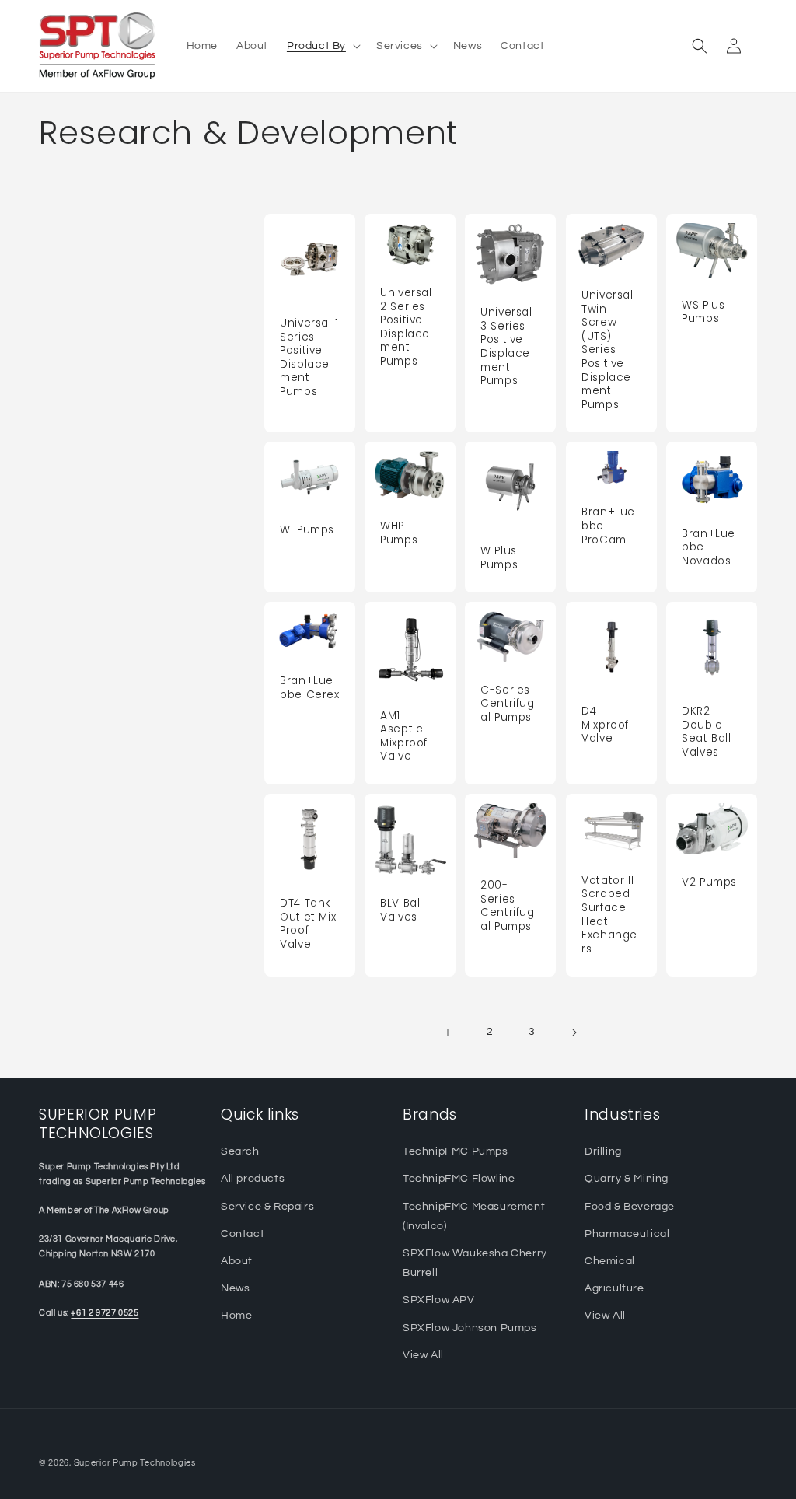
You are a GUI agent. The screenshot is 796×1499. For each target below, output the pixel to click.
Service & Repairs (267, 1206)
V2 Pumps (709, 882)
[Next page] (574, 1032)
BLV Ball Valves (401, 910)
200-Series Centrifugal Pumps (507, 906)
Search (240, 1151)
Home (236, 1315)
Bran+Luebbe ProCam (608, 526)
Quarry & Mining (627, 1178)
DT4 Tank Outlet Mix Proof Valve (308, 923)
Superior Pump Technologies (135, 1463)
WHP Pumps (398, 533)
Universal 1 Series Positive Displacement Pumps (309, 357)
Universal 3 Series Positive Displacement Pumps (506, 346)
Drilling (603, 1151)
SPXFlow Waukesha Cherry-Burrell (477, 1263)
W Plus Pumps (499, 557)
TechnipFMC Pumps (455, 1151)
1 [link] (448, 1032)
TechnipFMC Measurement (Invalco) (474, 1216)
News (235, 1288)
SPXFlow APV (439, 1300)
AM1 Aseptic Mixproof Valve (404, 736)
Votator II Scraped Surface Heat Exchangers (609, 915)
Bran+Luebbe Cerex (310, 687)
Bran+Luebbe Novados (708, 547)
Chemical (610, 1261)
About (237, 1261)
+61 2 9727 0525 (104, 1313)
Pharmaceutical (627, 1233)
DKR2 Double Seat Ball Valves (706, 731)
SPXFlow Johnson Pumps (470, 1328)
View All (423, 1355)
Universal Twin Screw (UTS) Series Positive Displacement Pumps (607, 349)
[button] (322, 46)
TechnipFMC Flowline (459, 1178)
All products (253, 1178)
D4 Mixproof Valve (605, 725)
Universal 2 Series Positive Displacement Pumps (406, 327)
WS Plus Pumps (703, 311)
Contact (242, 1233)
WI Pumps (307, 529)
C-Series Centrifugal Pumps (507, 704)
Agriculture (614, 1288)
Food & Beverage (630, 1206)
